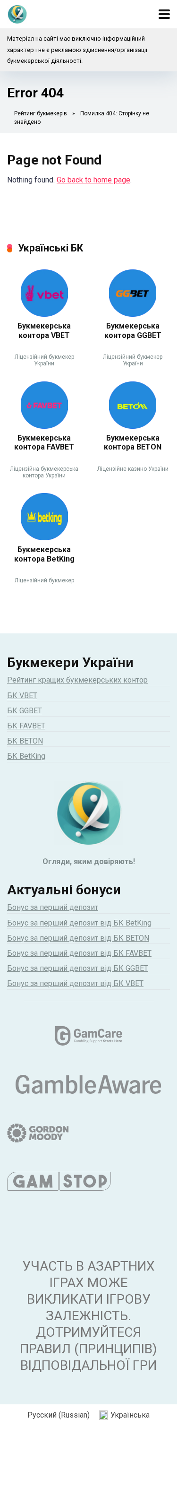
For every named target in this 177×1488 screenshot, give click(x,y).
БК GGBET (24, 710)
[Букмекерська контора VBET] (44, 314)
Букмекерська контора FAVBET (44, 442)
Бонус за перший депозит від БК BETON (78, 938)
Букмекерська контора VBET (44, 330)
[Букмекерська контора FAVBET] (44, 426)
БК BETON (25, 740)
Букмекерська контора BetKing (44, 554)
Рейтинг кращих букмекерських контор (77, 679)
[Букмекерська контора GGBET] (132, 314)
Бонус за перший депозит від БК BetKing (79, 922)
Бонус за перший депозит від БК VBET (75, 983)
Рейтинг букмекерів (40, 113)
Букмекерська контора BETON (132, 442)
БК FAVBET (26, 725)
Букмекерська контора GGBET (132, 330)
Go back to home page (93, 179)
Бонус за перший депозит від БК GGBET (77, 968)
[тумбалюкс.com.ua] (17, 13)
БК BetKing (26, 756)
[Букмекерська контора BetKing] (44, 537)
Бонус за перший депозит (52, 907)
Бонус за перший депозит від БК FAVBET (79, 953)
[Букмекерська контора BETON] (132, 426)
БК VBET (22, 695)
